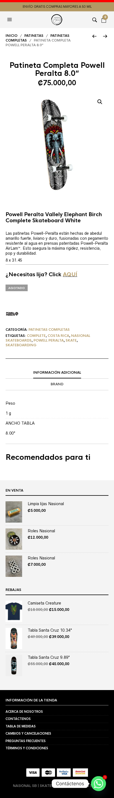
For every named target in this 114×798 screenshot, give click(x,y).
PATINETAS (33, 35)
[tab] (57, 373)
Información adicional (57, 372)
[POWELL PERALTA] (12, 314)
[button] (10, 19)
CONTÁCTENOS (18, 719)
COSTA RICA (58, 336)
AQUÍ (70, 274)
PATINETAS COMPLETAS (49, 329)
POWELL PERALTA (48, 340)
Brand (57, 384)
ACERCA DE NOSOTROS (24, 712)
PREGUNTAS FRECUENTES (26, 741)
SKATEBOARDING (21, 345)
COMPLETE (36, 336)
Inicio (11, 35)
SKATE (71, 340)
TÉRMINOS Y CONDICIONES (27, 748)
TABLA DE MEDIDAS (21, 726)
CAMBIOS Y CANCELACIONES (28, 733)
